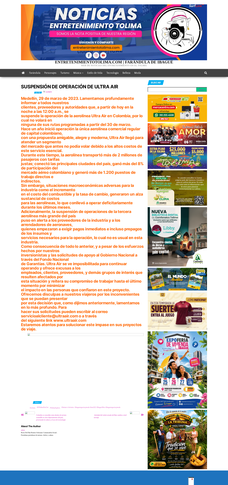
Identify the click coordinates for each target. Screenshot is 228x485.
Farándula (34, 72)
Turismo (64, 72)
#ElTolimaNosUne (42, 407)
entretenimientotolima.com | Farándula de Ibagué (114, 62)
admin (49, 92)
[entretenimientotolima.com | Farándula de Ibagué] (23, 73)
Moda (137, 72)
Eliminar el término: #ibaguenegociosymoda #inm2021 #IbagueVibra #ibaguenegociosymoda (90, 407)
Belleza (126, 72)
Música (77, 72)
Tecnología (112, 72)
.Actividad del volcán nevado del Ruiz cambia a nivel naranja (110, 416)
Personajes (50, 72)
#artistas (32, 408)
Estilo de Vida (94, 72)
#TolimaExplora (55, 408)
